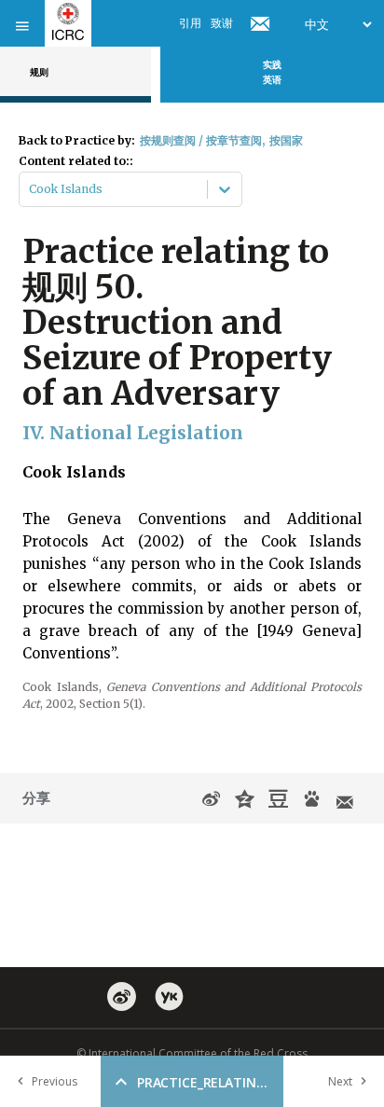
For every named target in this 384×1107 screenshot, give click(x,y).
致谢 (222, 23)
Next (340, 1081)
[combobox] (30, 189)
